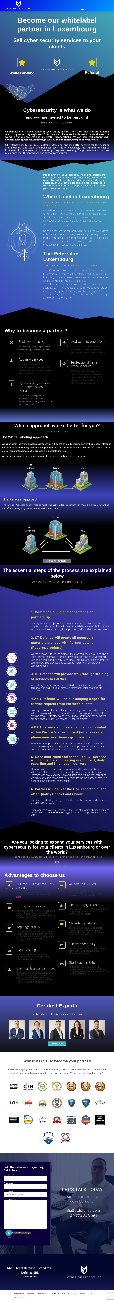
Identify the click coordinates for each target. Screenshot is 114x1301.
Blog (74, 1293)
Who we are (19, 1293)
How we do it (43, 1293)
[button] (82, 9)
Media (82, 1293)
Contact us (18, 1297)
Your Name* (9, 1175)
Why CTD (55, 1293)
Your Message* (10, 1199)
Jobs (90, 1293)
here (18, 896)
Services (30, 1293)
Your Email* (9, 1191)
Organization (9, 1183)
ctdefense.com (30, 1276)
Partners (65, 1293)
